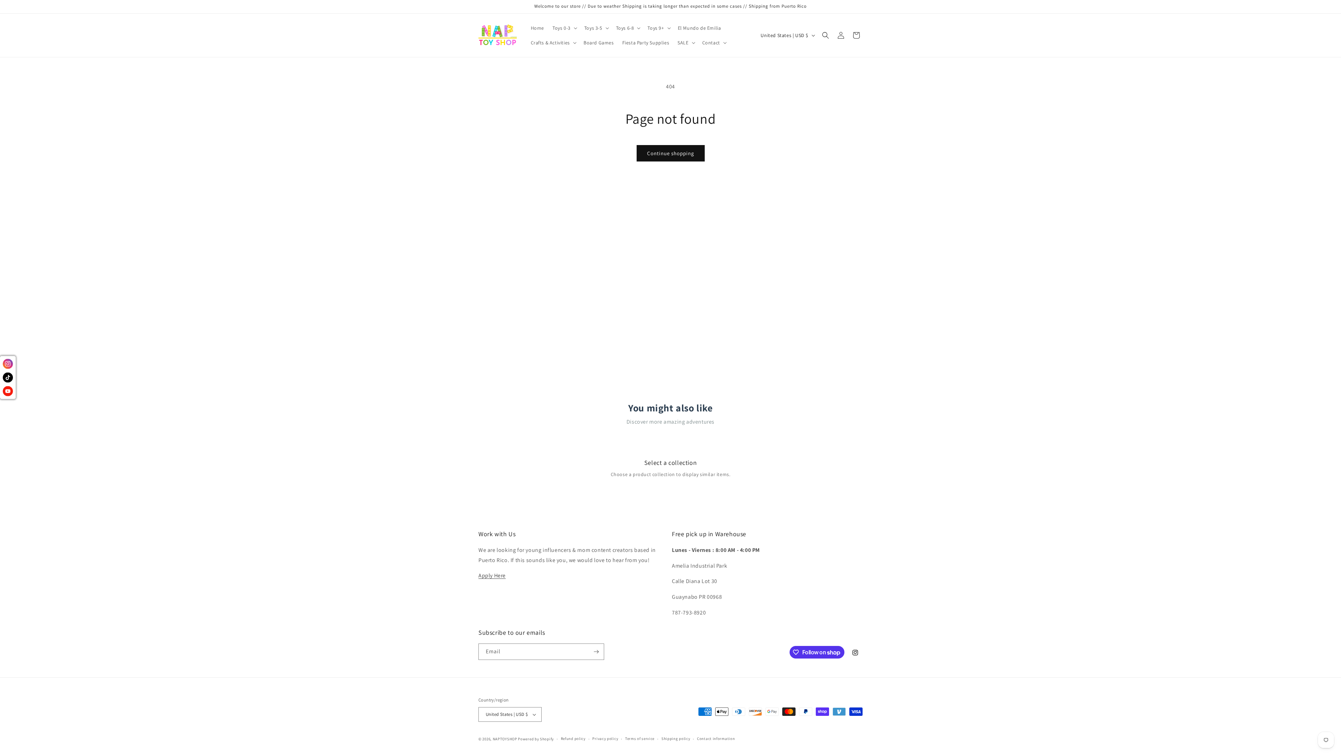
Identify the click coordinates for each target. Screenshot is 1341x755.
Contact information (716, 738)
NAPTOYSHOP (505, 738)
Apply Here (492, 575)
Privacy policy (605, 738)
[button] (564, 28)
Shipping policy (675, 738)
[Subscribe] (596, 651)
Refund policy (573, 738)
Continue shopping (670, 153)
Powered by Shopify (536, 738)
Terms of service (639, 738)
